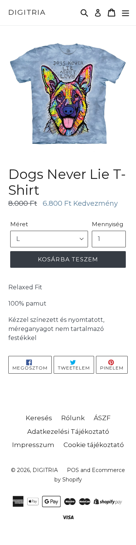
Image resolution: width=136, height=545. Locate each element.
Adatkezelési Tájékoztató (68, 431)
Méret (19, 224)
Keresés (39, 418)
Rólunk (73, 418)
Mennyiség (107, 224)
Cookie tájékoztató (93, 445)
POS (73, 470)
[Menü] (125, 12)
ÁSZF (102, 418)
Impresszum (33, 445)
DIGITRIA (27, 12)
